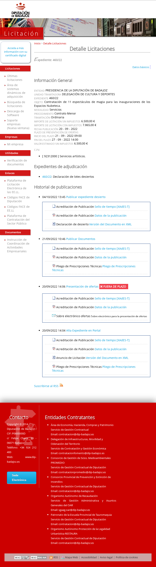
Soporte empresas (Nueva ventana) (18, 124)
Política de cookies (127, 557)
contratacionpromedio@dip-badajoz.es (82, 472)
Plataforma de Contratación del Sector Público (18, 219)
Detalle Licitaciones (54, 43)
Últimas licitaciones (14, 78)
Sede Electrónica (19, 477)
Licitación (21, 33)
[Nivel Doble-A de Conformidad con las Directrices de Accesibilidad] (38, 557)
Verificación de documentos (17, 162)
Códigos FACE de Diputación (18, 199)
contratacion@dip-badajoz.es (76, 434)
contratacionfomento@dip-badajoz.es (81, 453)
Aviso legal (106, 557)
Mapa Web (71, 557)
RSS (55, 557)
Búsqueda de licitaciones (16, 104)
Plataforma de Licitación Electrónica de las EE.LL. (16, 186)
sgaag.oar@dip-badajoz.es (74, 510)
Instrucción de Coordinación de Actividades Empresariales (18, 245)
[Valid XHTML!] (22, 557)
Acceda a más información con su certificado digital (15, 51)
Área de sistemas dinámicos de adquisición (16, 90)
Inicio (37, 43)
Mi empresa (15, 144)
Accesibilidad (89, 557)
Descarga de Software (15, 113)
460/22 (46, 177)
